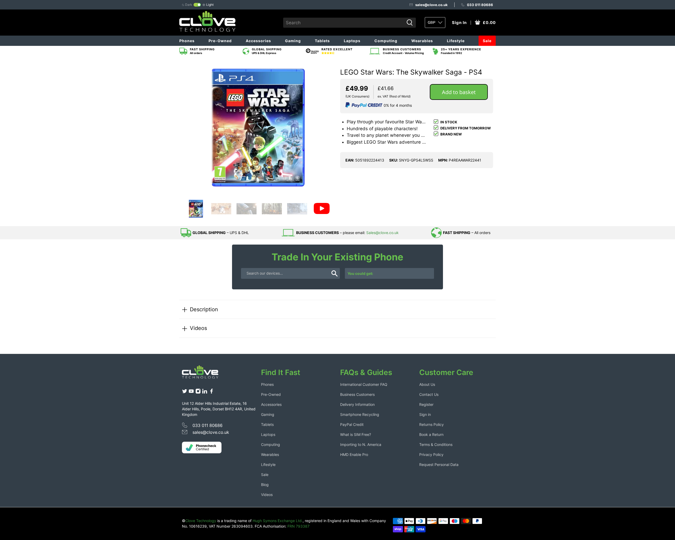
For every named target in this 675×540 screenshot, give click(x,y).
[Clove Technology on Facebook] (211, 392)
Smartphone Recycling (359, 414)
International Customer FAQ (363, 384)
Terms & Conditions (435, 444)
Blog (265, 484)
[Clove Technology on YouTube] (191, 392)
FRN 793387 (298, 526)
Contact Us (428, 394)
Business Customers (357, 394)
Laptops (352, 40)
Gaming (293, 40)
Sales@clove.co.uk (382, 232)
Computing (385, 40)
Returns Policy (431, 424)
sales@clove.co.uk (431, 5)
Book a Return (431, 434)
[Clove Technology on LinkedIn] (204, 392)
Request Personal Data (439, 464)
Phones (187, 40)
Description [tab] (204, 309)
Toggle (197, 5)
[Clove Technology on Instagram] (198, 392)
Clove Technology (200, 520)
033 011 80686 (480, 5)
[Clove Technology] (204, 373)
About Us (427, 384)
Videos (198, 328)
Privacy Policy (431, 454)
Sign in (425, 414)
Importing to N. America (360, 444)
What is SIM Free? (355, 434)
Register (426, 404)
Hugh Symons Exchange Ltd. (278, 520)
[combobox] (343, 23)
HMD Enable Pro (354, 454)
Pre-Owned (220, 40)
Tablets (322, 40)
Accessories (258, 40)
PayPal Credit (352, 424)
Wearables (422, 40)
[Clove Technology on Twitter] (184, 392)
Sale (487, 40)
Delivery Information (357, 404)
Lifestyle (456, 40)
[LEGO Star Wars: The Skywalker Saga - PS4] (258, 127)
